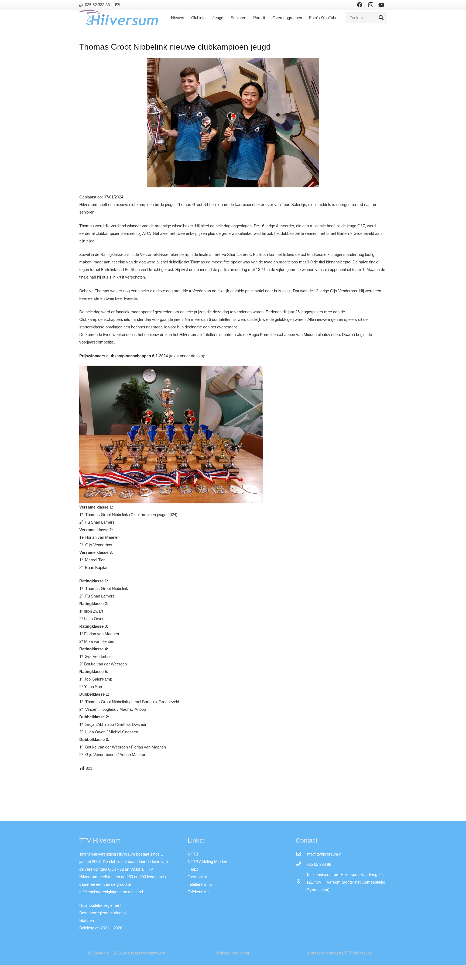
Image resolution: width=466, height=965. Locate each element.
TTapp (193, 869)
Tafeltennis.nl (199, 892)
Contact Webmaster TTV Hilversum (339, 953)
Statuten (86, 920)
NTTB (193, 854)
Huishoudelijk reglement (100, 905)
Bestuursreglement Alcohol (102, 913)
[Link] (118, 4)
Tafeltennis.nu (200, 884)
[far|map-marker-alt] (301, 882)
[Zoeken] (381, 18)
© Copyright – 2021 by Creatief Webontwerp (126, 953)
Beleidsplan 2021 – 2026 (100, 928)
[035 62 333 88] (301, 864)
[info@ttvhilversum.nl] (301, 854)
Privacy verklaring (233, 953)
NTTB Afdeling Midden (207, 861)
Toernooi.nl (197, 876)
